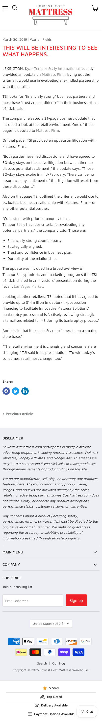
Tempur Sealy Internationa (56, 68)
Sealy (21, 224)
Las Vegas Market (28, 286)
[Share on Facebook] (6, 391)
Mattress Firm (53, 74)
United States (49, 624)
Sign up (76, 600)
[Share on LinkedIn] (25, 391)
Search (42, 663)
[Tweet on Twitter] (15, 391)
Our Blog (58, 663)
